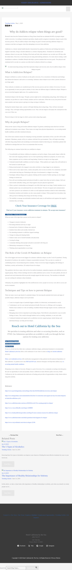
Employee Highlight (31, 515)
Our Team (21, 515)
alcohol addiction (57, 351)
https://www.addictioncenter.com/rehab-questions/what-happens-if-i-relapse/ (26, 417)
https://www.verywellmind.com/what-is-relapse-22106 (20, 422)
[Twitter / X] (11, 26)
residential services (16, 359)
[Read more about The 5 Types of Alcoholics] (10, 441)
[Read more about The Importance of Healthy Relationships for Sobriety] (17, 470)
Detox (7, 359)
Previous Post (13, 435)
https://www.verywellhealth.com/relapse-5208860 (19, 408)
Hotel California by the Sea (12, 351)
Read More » (8, 464)
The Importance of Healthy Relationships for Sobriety (25, 476)
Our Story (14, 515)
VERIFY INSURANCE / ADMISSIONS (36, 3)
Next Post (59, 435)
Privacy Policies (55, 558)
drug (48, 351)
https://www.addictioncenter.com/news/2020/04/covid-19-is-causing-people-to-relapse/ (29, 403)
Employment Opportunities (46, 515)
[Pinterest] (7, 26)
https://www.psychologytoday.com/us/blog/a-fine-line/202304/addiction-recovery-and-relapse (31, 391)
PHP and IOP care (31, 361)
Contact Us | (7, 515)
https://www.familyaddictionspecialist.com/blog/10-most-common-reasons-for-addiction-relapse (31, 413)
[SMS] (9, 26)
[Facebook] (6, 26)
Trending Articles (10, 23)
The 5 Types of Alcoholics (13, 447)
